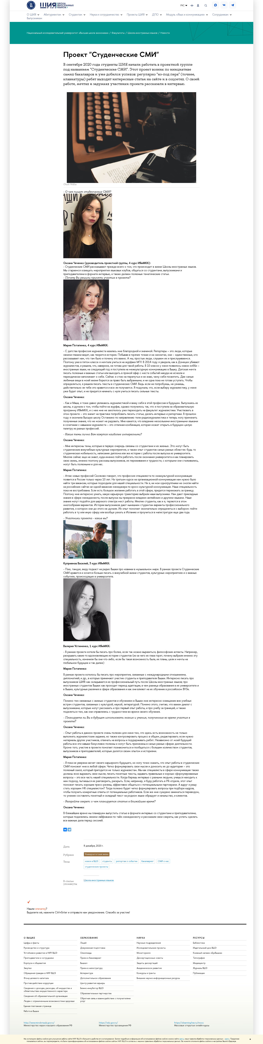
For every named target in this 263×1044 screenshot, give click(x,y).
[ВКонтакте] (65, 829)
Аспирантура (86, 973)
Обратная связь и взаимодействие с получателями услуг (105, 999)
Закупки (28, 968)
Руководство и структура (36, 947)
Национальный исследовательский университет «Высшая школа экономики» (68, 33)
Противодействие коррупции (38, 983)
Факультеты (118, 33)
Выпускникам (34, 18)
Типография (199, 957)
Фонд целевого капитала (36, 978)
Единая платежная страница (37, 1006)
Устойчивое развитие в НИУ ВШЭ (40, 952)
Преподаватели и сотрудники (39, 957)
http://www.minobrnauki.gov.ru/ (39, 1022)
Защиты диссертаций (147, 963)
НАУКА (141, 937)
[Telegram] (69, 829)
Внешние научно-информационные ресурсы (158, 978)
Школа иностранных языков (143, 33)
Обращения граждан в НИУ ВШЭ (40, 973)
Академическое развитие (149, 968)
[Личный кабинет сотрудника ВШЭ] (198, 5)
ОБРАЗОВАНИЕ (89, 937)
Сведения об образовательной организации (46, 996)
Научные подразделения (149, 942)
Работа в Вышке (31, 1011)
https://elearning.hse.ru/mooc (189, 1022)
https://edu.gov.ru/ (108, 1022)
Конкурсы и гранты (146, 973)
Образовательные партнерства (95, 993)
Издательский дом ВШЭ (204, 947)
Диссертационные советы (150, 957)
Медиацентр (199, 963)
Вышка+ (84, 963)
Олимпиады (86, 952)
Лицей (83, 942)
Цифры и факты (31, 942)
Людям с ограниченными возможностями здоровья (49, 1001)
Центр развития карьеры (92, 983)
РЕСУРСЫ (199, 937)
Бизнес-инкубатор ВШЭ (91, 988)
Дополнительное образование (95, 978)
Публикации (199, 973)
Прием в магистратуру (91, 968)
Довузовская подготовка (92, 947)
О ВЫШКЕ (29, 937)
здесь (181, 1039)
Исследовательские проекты (151, 947)
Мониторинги (144, 952)
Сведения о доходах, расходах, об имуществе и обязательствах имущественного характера (48, 989)
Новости (165, 33)
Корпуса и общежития (35, 963)
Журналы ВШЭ (200, 968)
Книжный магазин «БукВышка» (207, 952)
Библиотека (199, 942)
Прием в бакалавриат (90, 957)
